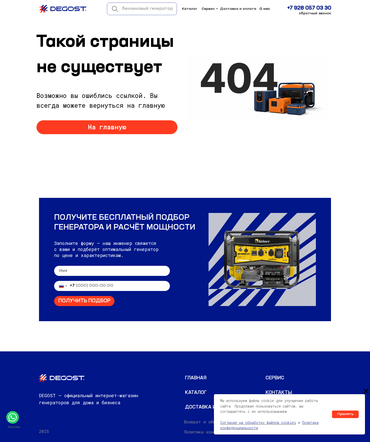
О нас (265, 9)
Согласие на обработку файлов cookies (258, 422)
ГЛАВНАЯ (195, 378)
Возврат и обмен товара (211, 421)
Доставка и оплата (238, 9)
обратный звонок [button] (315, 13)
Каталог (189, 9)
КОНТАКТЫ (279, 392)
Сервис (208, 9)
